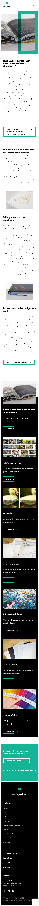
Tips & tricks (7, 858)
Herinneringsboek (8, 817)
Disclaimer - (6, 900)
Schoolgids (6, 842)
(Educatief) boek (8, 834)
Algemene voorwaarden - (19, 900)
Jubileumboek (7, 813)
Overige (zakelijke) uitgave (11, 825)
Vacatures (7, 867)
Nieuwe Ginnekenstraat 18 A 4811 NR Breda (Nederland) (12, 884)
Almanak (5, 829)
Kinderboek (6, 821)
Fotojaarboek (7, 838)
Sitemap (29, 900)
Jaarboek (6, 808)
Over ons (6, 862)
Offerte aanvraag (10, 853)
